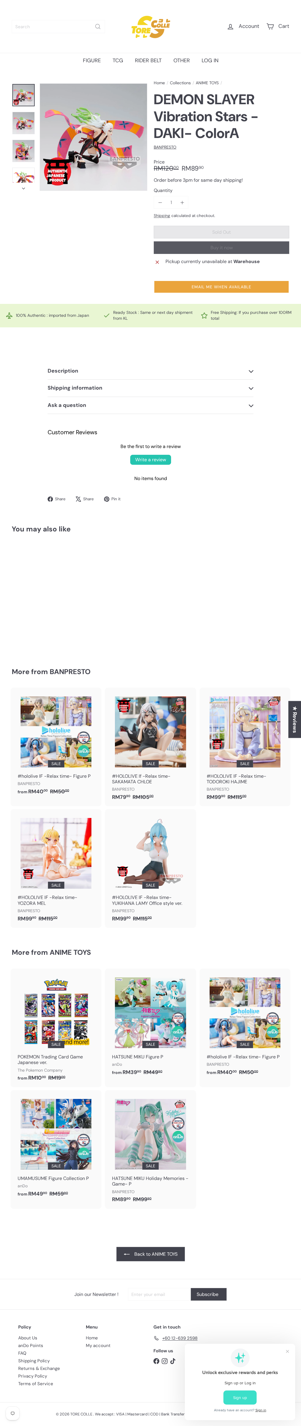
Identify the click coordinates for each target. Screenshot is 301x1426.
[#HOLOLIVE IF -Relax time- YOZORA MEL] (56, 868)
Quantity (163, 190)
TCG (118, 60)
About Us (27, 1338)
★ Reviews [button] (294, 719)
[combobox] (58, 26)
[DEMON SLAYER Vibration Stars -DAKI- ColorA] (32, 596)
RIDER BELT (148, 60)
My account (98, 1345)
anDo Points (30, 1345)
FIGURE (92, 60)
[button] (221, 286)
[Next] (23, 187)
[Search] (98, 26)
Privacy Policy (32, 1376)
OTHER (181, 60)
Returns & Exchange (39, 1368)
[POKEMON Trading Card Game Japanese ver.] (56, 1028)
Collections (180, 82)
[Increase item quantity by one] (182, 202)
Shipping (162, 215)
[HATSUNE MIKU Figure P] (150, 1025)
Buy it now (221, 248)
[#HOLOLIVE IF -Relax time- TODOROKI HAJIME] (245, 747)
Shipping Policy (34, 1361)
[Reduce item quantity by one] (160, 202)
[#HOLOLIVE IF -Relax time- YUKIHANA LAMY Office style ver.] (150, 868)
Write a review (150, 460)
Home (159, 82)
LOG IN (210, 60)
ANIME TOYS (207, 82)
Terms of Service (35, 1384)
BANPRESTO (70, 671)
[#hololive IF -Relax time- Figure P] (56, 744)
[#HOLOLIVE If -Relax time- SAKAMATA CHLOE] (150, 747)
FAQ (22, 1353)
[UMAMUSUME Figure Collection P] (56, 1146)
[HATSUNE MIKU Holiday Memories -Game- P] (150, 1149)
